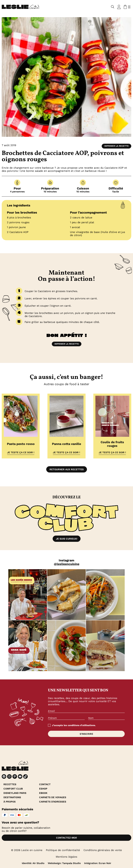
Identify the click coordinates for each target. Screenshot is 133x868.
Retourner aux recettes (67, 469)
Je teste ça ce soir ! (20, 452)
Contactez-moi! (66, 837)
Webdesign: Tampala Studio (64, 863)
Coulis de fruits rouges (112, 444)
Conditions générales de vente (102, 850)
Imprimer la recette (116, 146)
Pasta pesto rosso (21, 444)
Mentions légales (66, 856)
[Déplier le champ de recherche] (112, 6)
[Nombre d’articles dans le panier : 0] (124, 7)
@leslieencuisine (66, 564)
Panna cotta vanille (66, 444)
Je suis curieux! (66, 538)
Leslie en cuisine (31, 850)
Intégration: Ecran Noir (97, 863)
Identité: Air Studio (33, 863)
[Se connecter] (119, 7)
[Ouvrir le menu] (129, 7)
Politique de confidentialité (63, 850)
